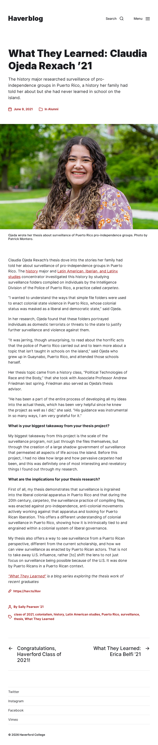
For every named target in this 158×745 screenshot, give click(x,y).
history (32, 271)
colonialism (43, 614)
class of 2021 (24, 614)
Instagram (16, 701)
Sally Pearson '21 (31, 607)
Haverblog (25, 18)
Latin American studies (83, 614)
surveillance (130, 614)
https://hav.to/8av (27, 591)
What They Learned (39, 619)
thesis (18, 619)
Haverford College (32, 734)
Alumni (53, 109)
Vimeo (13, 719)
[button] (115, 18)
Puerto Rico (110, 614)
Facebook (16, 710)
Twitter (13, 692)
